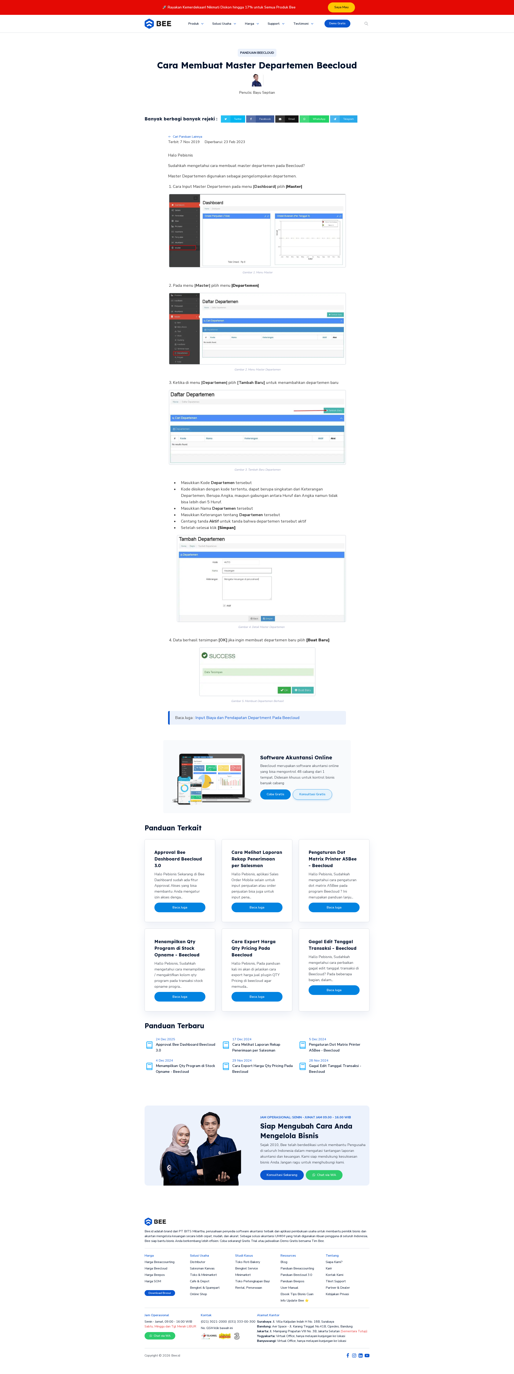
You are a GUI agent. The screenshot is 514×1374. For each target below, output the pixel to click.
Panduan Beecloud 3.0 (296, 1275)
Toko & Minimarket (203, 1275)
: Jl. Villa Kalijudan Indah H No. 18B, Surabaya (295, 1321)
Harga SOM (153, 1281)
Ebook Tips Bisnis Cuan (296, 1294)
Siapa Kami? (334, 1262)
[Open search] (366, 24)
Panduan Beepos (292, 1281)
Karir (329, 1268)
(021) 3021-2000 (214, 1321)
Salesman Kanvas (202, 1268)
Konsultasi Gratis (312, 794)
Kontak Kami (334, 1275)
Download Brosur (160, 1293)
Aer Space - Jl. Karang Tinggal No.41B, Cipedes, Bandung (305, 1326)
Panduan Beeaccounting (297, 1268)
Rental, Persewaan (248, 1288)
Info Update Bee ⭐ (294, 1300)
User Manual (289, 1288)
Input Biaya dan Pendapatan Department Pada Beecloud (247, 717)
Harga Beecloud (156, 1268)
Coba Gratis (275, 794)
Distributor (197, 1262)
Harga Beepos (155, 1275)
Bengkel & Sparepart (205, 1288)
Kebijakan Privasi (337, 1294)
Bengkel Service (246, 1268)
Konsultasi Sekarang (282, 1175)
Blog (283, 1262)
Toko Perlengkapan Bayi (252, 1281)
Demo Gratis (337, 23)
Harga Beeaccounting (159, 1262)
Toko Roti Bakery (247, 1262)
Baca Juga (179, 907)
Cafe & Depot (199, 1281)
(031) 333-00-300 (241, 1321)
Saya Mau (341, 7)
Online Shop (198, 1294)
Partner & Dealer (338, 1288)
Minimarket (243, 1275)
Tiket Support (336, 1281)
